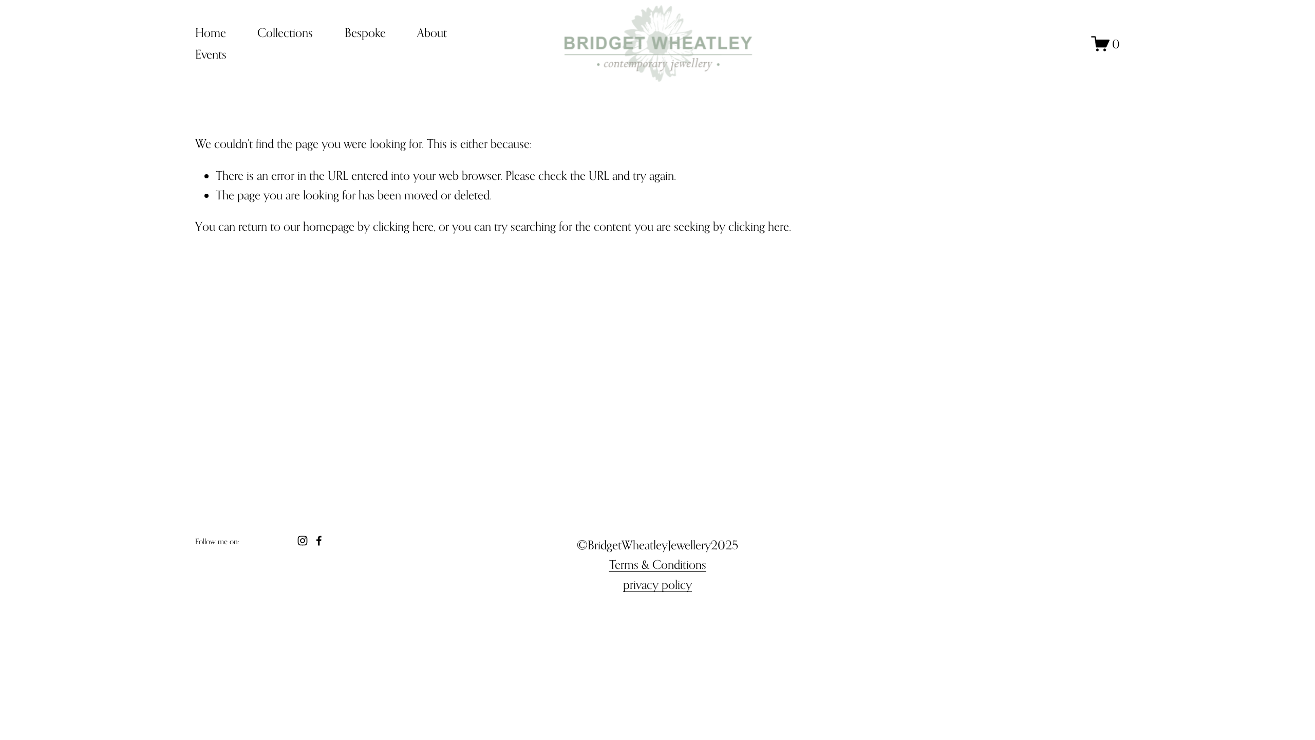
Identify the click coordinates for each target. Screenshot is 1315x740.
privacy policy (657, 584)
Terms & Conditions (657, 564)
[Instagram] (302, 540)
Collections (285, 32)
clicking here (403, 226)
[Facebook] (319, 540)
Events (211, 54)
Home (210, 32)
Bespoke (365, 32)
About (432, 32)
